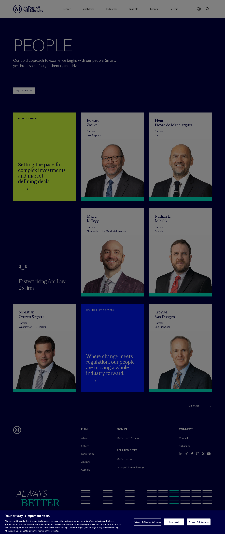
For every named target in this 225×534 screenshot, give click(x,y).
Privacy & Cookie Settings (147, 521)
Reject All (174, 521)
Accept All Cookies (199, 521)
